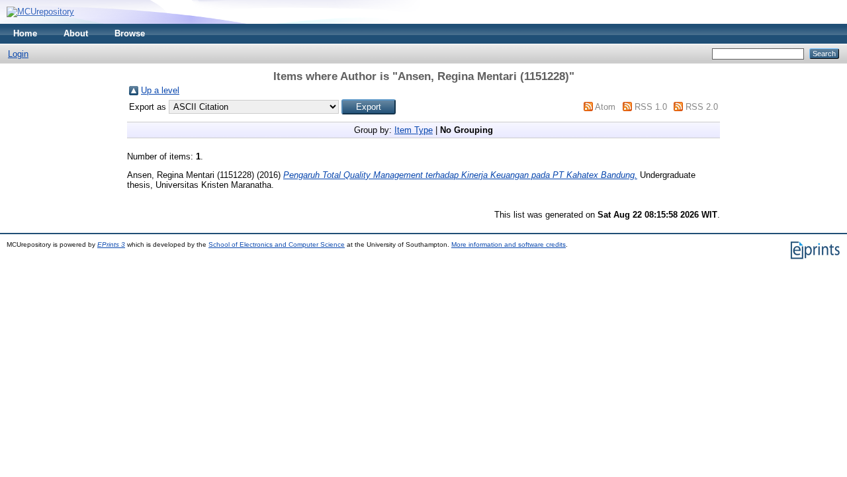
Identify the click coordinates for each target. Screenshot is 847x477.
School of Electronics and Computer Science (276, 244)
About (76, 33)
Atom (605, 107)
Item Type (413, 130)
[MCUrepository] (40, 12)
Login (18, 54)
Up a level (160, 90)
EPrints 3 (111, 244)
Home (25, 33)
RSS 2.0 (702, 107)
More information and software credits (508, 244)
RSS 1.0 (651, 107)
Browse (129, 33)
